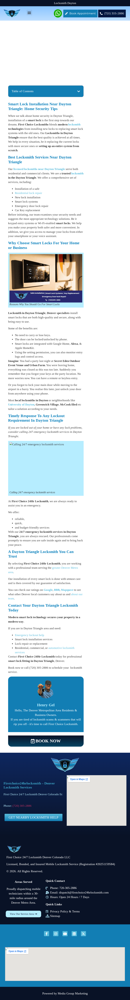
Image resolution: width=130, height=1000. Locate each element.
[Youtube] (65, 933)
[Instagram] (55, 933)
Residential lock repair (28, 193)
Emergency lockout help (29, 635)
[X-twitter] (83, 933)
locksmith (74, 124)
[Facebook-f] (46, 933)
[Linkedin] (74, 933)
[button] (29, 12)
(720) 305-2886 (22, 805)
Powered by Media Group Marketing (65, 993)
